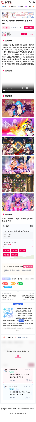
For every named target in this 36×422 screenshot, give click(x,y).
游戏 (29, 6)
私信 (31, 34)
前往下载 (29, 27)
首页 (6, 6)
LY (10, 386)
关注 (25, 34)
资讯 (21, 6)
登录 (9, 245)
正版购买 (14, 255)
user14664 (13, 369)
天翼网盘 (14, 250)
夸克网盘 (6, 255)
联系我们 (21, 320)
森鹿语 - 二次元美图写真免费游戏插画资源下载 (17, 409)
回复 (30, 380)
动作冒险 (5, 28)
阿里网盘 (22, 250)
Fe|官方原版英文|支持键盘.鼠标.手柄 (27, 297)
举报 (27, 380)
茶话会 (13, 6)
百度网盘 (6, 250)
